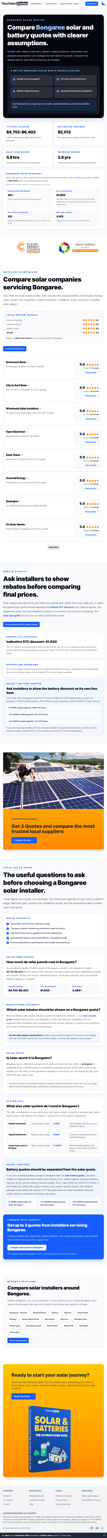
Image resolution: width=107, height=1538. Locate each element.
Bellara (55, 1313)
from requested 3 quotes (38, 1535)
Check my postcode (18, 1340)
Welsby (13, 1319)
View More (53, 547)
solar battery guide (74, 1175)
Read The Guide (22, 1396)
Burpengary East (33, 1326)
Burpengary (15, 1326)
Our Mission (8, 1500)
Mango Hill (68, 1326)
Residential (36, 3)
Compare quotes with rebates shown (21, 624)
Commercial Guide (37, 1500)
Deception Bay (80, 1319)
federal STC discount (62, 607)
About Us (7, 1496)
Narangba (83, 1326)
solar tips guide (11, 615)
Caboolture (15, 1332)
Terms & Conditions (64, 1496)
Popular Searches (63, 1504)
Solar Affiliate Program (91, 1500)
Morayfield (50, 1319)
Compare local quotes (15, 349)
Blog (31, 1504)
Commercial (50, 3)
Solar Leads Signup (90, 1496)
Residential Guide (36, 1496)
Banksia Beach (39, 1313)
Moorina (64, 1319)
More (76, 3)
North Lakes (52, 1326)
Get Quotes (92, 3)
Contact (6, 1504)
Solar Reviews (66, 3)
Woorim (67, 1313)
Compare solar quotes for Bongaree (26, 1247)
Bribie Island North (30, 1319)
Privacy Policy (62, 1500)
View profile (90, 372)
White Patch (82, 1313)
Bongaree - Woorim (18, 1313)
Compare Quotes (22, 840)
